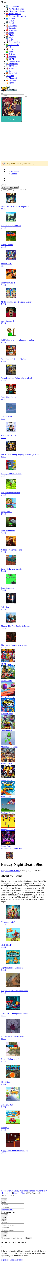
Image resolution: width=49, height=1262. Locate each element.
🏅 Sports (10, 83)
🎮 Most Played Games (15, 11)
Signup (4, 1233)
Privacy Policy (13, 1191)
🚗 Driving (10, 54)
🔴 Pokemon (11, 30)
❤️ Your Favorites (13, 14)
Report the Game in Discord (12, 1260)
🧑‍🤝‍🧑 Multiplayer (12, 64)
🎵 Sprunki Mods (13, 61)
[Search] (2, 93)
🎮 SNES (10, 47)
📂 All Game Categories (16, 16)
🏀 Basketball (11, 73)
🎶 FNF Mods (12, 66)
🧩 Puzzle (10, 52)
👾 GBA (9, 40)
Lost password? (7, 1210)
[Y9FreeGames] (9, 91)
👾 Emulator (11, 28)
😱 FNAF (10, 59)
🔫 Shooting (11, 80)
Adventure (5, 848)
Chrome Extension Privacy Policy (33, 1191)
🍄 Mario (10, 35)
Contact (16, 1193)
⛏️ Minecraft (11, 78)
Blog (23, 1193)
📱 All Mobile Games (15, 9)
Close (4, 1200)
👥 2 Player (11, 18)
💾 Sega (9, 37)
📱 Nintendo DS (13, 42)
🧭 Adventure (11, 25)
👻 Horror (10, 68)
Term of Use (7, 1193)
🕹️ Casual (10, 21)
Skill (20, 848)
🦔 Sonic (10, 33)
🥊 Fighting (11, 56)
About (3, 1191)
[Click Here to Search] (26, 96)
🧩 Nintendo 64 (12, 45)
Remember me (9, 1212)
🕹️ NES (9, 49)
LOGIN (4, 1215)
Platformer (14, 848)
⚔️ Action (10, 76)
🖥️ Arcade (10, 23)
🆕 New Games (12, 6)
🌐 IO (8, 71)
